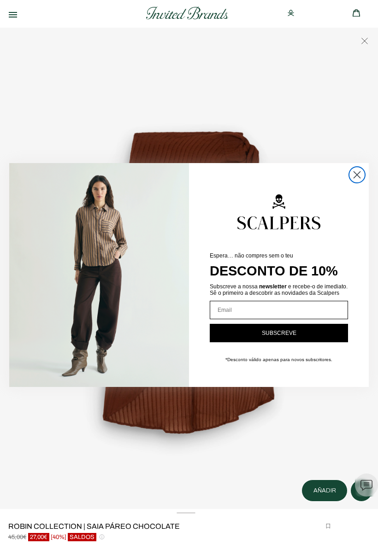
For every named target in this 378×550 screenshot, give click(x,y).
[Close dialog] (357, 175)
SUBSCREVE (279, 333)
